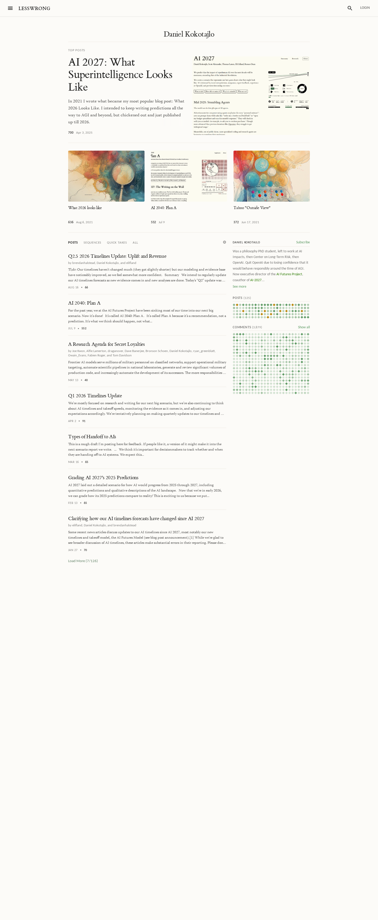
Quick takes (117, 242)
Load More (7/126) (83, 561)
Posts (73, 242)
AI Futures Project (289, 274)
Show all (304, 327)
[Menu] (10, 8)
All (135, 242)
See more (239, 287)
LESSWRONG (34, 8)
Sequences (92, 242)
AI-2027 (256, 280)
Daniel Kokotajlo (189, 34)
